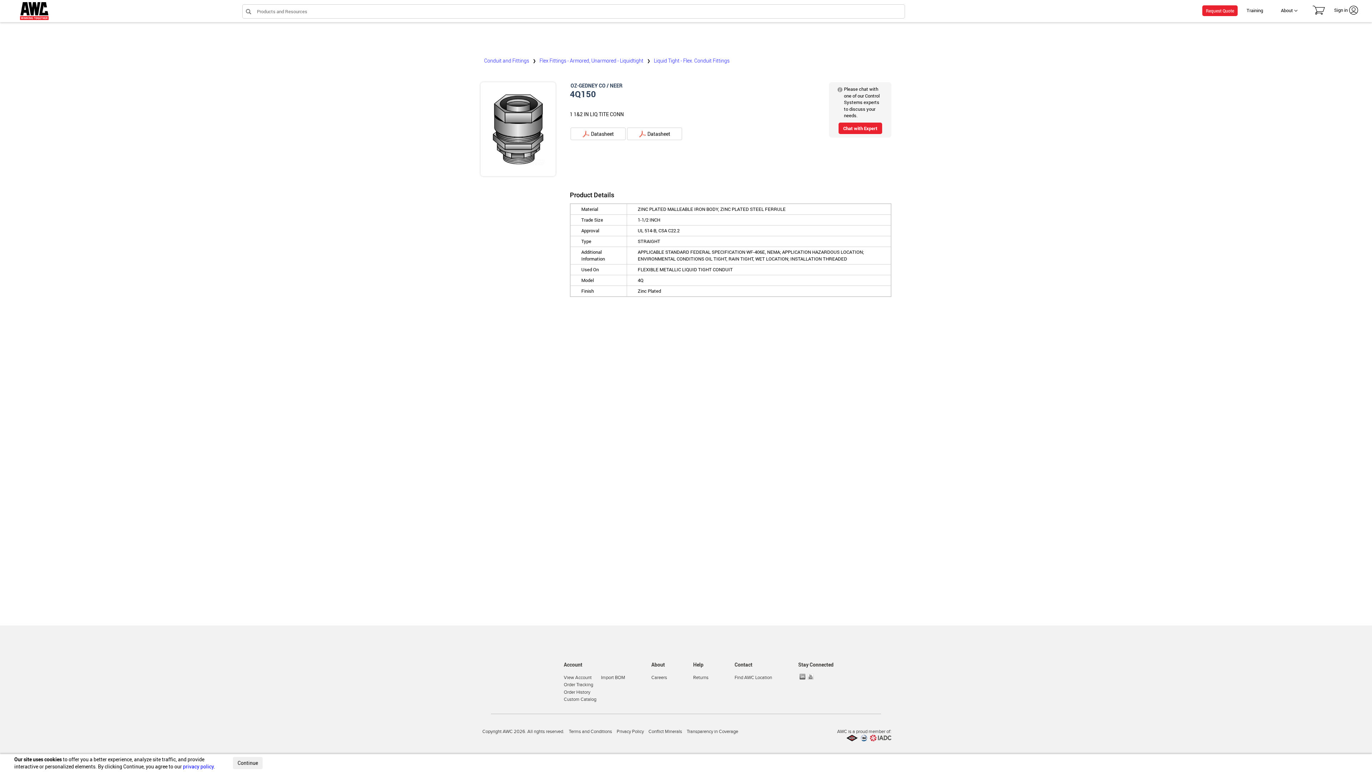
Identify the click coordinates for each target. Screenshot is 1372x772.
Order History (577, 692)
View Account (578, 678)
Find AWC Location (753, 678)
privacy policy (198, 766)
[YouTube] (811, 676)
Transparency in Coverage (712, 731)
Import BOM (613, 678)
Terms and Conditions (590, 731)
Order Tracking (578, 685)
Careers (659, 678)
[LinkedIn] (803, 676)
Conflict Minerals (665, 731)
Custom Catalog (580, 699)
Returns (701, 678)
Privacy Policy (630, 731)
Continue (248, 762)
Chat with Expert (860, 128)
